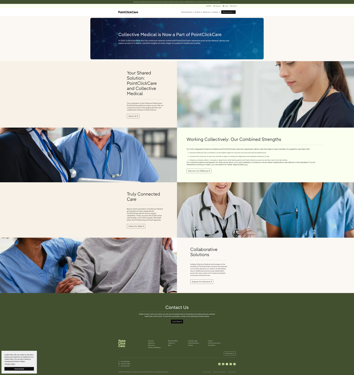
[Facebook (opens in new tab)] (223, 364)
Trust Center (211, 345)
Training (190, 345)
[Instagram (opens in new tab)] (231, 364)
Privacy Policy (207, 372)
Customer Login (192, 341)
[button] (233, 6)
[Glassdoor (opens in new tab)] (234, 364)
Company (215, 12)
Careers (210, 341)
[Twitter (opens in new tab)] (227, 364)
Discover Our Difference (198, 171)
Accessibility (232, 372)
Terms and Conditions (219, 372)
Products (197, 12)
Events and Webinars (154, 347)
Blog (169, 345)
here (246, 165)
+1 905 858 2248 (125, 366)
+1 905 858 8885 (125, 361)
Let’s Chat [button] (176, 321)
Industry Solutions (186, 12)
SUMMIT (208, 6)
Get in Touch (229, 353)
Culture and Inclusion (214, 343)
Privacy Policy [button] (10, 364)
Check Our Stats (135, 226)
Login (226, 6)
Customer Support (193, 343)
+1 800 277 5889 (125, 364)
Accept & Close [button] (19, 368)
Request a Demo (173, 341)
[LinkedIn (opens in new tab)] (219, 364)
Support (218, 6)
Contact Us (171, 343)
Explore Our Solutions (201, 281)
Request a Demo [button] (228, 12)
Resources (206, 12)
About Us (132, 116)
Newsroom (151, 343)
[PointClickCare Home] (128, 12)
